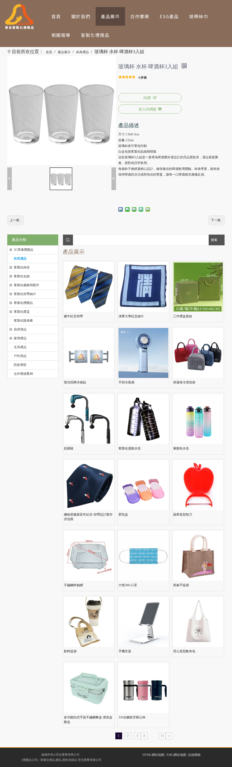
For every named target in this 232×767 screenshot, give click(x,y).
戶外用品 (20, 356)
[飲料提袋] (89, 621)
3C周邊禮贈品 (23, 249)
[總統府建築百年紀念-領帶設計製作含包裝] (89, 485)
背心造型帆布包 (184, 651)
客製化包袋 (22, 276)
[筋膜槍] (89, 419)
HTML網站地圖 (153, 755)
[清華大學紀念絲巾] (143, 286)
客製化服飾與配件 (26, 285)
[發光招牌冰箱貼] (89, 353)
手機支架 (124, 651)
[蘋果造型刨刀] (198, 485)
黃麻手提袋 (181, 585)
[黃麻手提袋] (198, 555)
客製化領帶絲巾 (25, 294)
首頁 (56, 16)
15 (162, 735)
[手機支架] (143, 621)
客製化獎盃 (22, 311)
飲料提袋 (70, 651)
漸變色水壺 (181, 448)
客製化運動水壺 (129, 448)
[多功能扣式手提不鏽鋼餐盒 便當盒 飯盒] (89, 688)
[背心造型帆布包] (198, 621)
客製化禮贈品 (95, 35)
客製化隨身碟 (23, 320)
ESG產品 (169, 16)
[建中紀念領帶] (89, 286)
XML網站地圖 (176, 755)
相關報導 (60, 35)
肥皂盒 (123, 514)
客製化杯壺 (22, 267)
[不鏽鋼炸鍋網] (89, 555)
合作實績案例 (23, 373)
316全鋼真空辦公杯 (131, 717)
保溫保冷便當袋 (184, 382)
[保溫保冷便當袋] (198, 353)
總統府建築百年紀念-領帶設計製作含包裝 (88, 517)
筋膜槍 (68, 448)
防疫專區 (20, 365)
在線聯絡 (194, 755)
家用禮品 (20, 338)
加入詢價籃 (147, 109)
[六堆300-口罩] (143, 555)
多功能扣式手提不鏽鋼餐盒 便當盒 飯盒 (88, 720)
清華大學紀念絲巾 (131, 316)
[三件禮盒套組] (198, 286)
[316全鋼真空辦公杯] (143, 688)
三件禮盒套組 (182, 316)
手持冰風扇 (126, 382)
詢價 (147, 98)
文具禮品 (20, 347)
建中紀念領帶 (73, 316)
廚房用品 (20, 329)
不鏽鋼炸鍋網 (73, 585)
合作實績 (139, 16)
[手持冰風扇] (143, 353)
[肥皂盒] (143, 485)
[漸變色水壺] (198, 419)
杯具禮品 (20, 258)
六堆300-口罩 (127, 585)
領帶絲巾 (198, 16)
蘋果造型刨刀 (182, 514)
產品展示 (110, 16)
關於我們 (80, 16)
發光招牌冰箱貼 (75, 382)
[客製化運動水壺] (143, 419)
